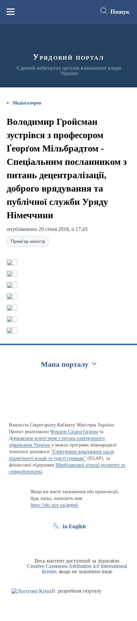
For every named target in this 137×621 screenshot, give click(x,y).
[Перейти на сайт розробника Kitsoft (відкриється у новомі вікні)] (33, 591)
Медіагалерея (27, 102)
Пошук (119, 11)
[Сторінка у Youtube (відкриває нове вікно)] (80, 542)
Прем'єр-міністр (28, 241)
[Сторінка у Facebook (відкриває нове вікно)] (56, 542)
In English (74, 526)
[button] (12, 262)
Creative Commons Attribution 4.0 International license (77, 568)
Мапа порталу (64, 364)
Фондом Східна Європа (74, 431)
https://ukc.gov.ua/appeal (54, 505)
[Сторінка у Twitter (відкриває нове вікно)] (68, 542)
